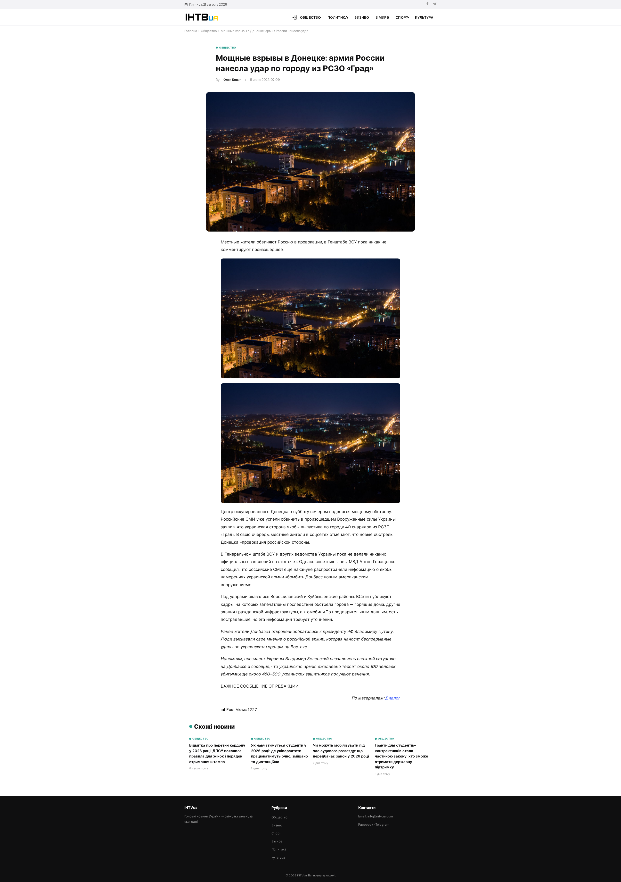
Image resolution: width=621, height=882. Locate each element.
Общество (310, 17)
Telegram (382, 825)
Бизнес (361, 17)
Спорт (402, 17)
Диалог (392, 698)
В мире (382, 17)
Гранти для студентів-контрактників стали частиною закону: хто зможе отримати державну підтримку (401, 756)
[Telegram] (435, 4)
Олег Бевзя (232, 80)
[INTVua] (201, 17)
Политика (337, 17)
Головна (190, 31)
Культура (424, 17)
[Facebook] (427, 4)
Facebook (365, 825)
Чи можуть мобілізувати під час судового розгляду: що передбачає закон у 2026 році (341, 751)
